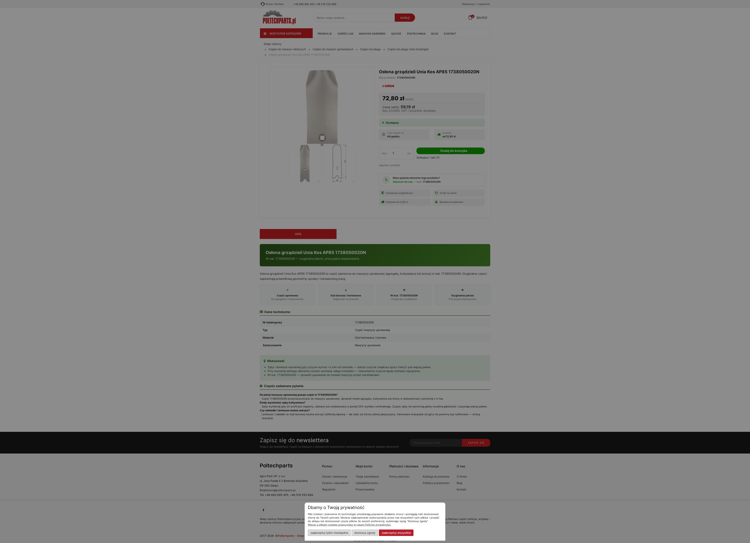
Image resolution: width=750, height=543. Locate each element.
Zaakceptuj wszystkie (396, 533)
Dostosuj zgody (364, 533)
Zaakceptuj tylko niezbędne (329, 533)
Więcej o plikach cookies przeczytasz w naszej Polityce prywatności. (349, 524)
